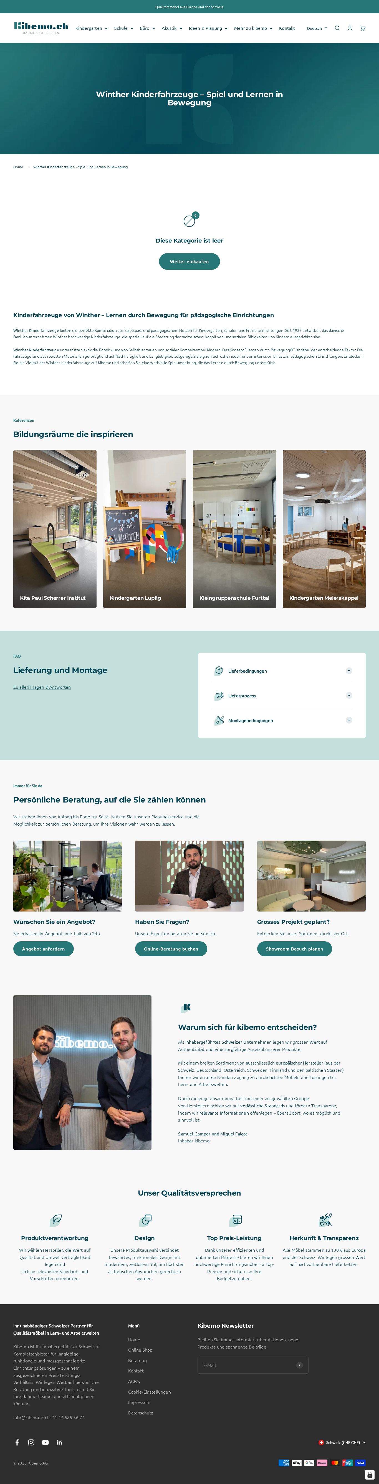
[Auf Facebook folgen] (17, 1442)
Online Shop (140, 1350)
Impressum (139, 1402)
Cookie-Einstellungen (149, 1392)
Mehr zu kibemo (250, 28)
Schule (121, 28)
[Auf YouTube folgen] (45, 1442)
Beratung (137, 1360)
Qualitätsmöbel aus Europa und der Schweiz (189, 6)
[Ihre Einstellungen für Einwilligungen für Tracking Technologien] (370, 1475)
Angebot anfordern (43, 948)
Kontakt (287, 28)
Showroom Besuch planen (294, 948)
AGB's (134, 1381)
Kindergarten (88, 28)
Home (18, 166)
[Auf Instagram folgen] (31, 1442)
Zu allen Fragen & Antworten (42, 687)
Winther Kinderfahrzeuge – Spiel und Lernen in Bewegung (80, 166)
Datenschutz (140, 1412)
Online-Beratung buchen (171, 948)
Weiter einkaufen (189, 261)
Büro (145, 28)
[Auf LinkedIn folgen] (59, 1442)
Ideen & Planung (205, 28)
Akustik (169, 28)
